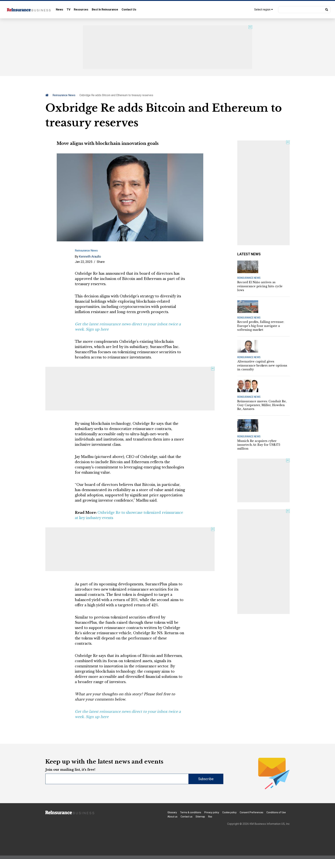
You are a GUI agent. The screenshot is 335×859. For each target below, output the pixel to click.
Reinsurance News (64, 95)
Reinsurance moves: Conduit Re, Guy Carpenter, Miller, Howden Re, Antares (261, 405)
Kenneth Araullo (90, 256)
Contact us (186, 816)
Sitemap (200, 816)
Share (101, 262)
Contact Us (129, 9)
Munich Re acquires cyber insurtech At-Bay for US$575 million (258, 444)
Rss (210, 816)
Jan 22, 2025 (83, 262)
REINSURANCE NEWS (248, 277)
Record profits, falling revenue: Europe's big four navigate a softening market (260, 325)
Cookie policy (229, 812)
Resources (81, 9)
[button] (304, 9)
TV (68, 9)
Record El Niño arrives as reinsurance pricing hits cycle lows (259, 286)
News (59, 9)
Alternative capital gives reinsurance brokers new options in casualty (262, 365)
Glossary (172, 812)
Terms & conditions (190, 812)
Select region (262, 9)
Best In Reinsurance (105, 9)
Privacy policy (211, 812)
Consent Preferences (251, 812)
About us (172, 816)
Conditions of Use (276, 812)
